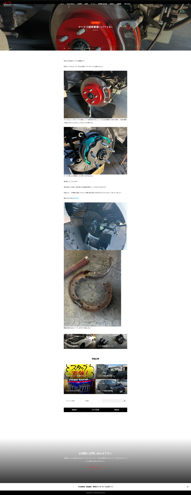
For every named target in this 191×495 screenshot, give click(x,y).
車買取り (112, 3)
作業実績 (80, 3)
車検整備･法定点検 (102, 3)
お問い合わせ (127, 3)
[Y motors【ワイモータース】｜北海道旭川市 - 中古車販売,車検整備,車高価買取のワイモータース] (7, 4)
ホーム (62, 3)
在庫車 (86, 3)
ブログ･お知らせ (71, 3)
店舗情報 (119, 3)
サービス (93, 3)
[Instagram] (187, 487)
